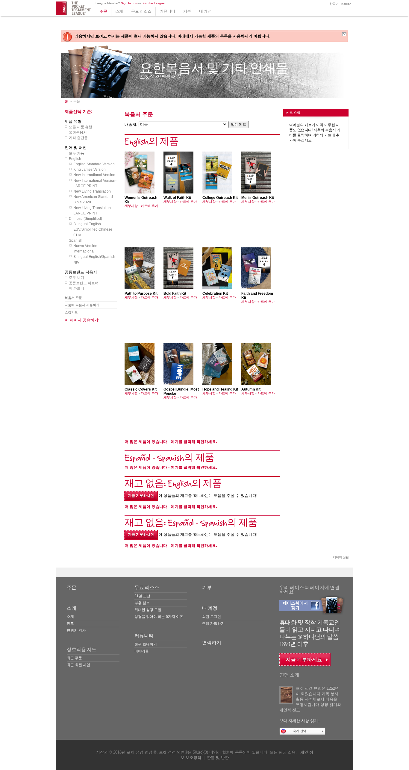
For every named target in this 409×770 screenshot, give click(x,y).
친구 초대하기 (145, 644)
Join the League (153, 3)
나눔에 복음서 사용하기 (82, 305)
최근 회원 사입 (78, 665)
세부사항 (131, 206)
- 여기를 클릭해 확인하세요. (171, 441)
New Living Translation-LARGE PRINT (92, 210)
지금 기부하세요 (304, 659)
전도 (70, 623)
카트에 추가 (149, 206)
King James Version (89, 169)
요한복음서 (78, 132)
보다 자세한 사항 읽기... (300, 720)
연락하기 (211, 642)
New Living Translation (92, 191)
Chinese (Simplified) (85, 219)
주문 (103, 11)
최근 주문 (74, 658)
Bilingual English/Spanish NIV (94, 259)
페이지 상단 (341, 557)
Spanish (75, 240)
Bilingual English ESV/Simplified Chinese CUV (92, 229)
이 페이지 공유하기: (82, 320)
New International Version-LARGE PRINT (94, 183)
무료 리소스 (141, 11)
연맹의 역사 (76, 630)
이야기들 (141, 651)
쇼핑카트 (71, 312)
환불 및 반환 (218, 757)
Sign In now (129, 3)
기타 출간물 (78, 138)
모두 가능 (76, 153)
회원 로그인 (211, 617)
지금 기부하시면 (141, 496)
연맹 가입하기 (213, 623)
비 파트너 (76, 288)
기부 (187, 11)
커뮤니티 (167, 11)
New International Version (94, 175)
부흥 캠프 (142, 603)
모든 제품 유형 (80, 127)
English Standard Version (94, 164)
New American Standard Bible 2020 (93, 199)
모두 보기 (76, 278)
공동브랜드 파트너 (84, 283)
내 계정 (205, 11)
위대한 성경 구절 (147, 610)
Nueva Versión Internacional (85, 248)
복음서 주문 (73, 297)
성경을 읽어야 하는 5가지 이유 (158, 617)
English (75, 159)
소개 (119, 11)
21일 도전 (142, 596)
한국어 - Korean (340, 3)
